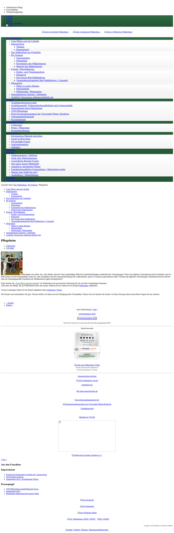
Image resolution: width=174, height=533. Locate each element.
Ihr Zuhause (33, 185)
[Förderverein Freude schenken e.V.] (87, 455)
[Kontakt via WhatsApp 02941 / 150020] (87, 513)
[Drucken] (10, 246)
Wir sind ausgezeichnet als (87, 391)
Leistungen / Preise (54, 290)
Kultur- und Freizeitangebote (22, 214)
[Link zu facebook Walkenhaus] (55, 32)
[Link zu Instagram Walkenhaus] (86, 32)
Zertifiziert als (87, 385)
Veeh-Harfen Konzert (14, 477)
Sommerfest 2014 (13, 491)
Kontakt (69, 530)
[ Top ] (94, 309)
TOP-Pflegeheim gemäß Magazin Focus (22, 489)
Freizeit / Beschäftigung (15, 212)
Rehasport (15, 217)
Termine (14, 194)
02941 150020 (103, 519)
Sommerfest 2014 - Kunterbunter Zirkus (22, 479)
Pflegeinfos (10, 224)
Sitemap (84, 530)
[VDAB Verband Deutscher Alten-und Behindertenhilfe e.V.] (87, 451)
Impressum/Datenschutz (98, 530)
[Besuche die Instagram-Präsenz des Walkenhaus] (87, 506)
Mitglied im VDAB (87, 417)
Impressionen (11, 191)
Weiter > (9, 305)
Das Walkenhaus (20, 185)
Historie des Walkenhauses (22, 210)
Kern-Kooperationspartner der (87, 400)
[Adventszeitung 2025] (87, 318)
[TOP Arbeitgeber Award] (87, 380)
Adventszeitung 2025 (87, 314)
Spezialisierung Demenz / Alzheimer (20, 233)
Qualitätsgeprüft (87, 408)
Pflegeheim (15, 205)
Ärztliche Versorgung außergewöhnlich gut (23, 235)
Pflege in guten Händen (20, 226)
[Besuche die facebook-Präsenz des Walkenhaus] (87, 500)
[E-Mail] (10, 248)
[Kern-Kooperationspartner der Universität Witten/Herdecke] (87, 404)
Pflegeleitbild (16, 228)
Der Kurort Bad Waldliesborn (23, 219)
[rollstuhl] (12, 274)
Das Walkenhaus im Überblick (18, 198)
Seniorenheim (16, 203)
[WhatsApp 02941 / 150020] (118, 32)
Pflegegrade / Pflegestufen (21, 230)
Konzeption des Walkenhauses (23, 207)
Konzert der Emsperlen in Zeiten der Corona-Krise (26, 475)
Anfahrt (76, 530)
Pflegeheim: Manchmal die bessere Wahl (22, 494)
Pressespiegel (16, 196)
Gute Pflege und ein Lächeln (17, 189)
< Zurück (10, 303)
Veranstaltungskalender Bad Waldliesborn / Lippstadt (32, 221)
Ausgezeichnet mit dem (87, 376)
